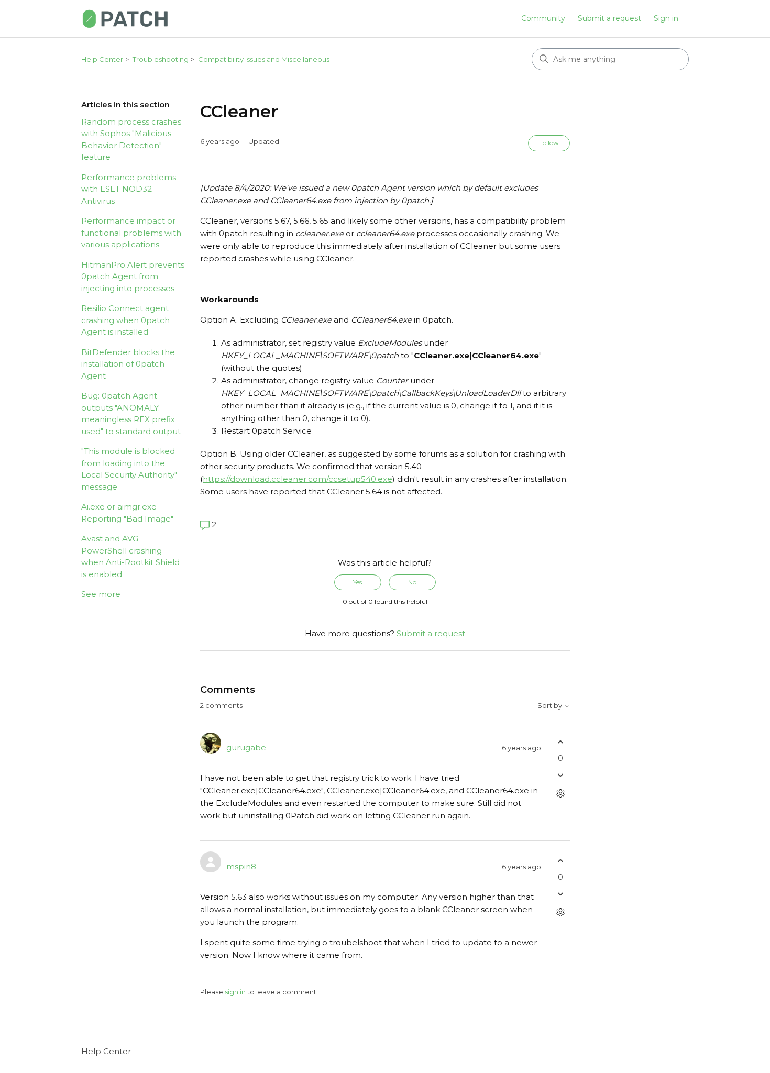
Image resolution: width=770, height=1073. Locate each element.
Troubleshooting (161, 59)
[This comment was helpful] (561, 742)
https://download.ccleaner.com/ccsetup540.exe (297, 479)
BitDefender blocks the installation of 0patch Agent (128, 364)
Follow (549, 143)
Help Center (102, 59)
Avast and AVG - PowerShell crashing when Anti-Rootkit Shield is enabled (130, 556)
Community (543, 18)
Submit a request (609, 18)
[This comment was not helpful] (561, 775)
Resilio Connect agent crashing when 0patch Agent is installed (125, 320)
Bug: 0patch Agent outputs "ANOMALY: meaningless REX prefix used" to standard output (131, 413)
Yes (357, 582)
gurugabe (246, 748)
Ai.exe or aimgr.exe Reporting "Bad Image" (127, 513)
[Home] (125, 18)
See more (100, 594)
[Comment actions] (561, 793)
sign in (235, 992)
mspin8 (241, 866)
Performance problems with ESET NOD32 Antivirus (128, 189)
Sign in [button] (666, 18)
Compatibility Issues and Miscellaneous (263, 59)
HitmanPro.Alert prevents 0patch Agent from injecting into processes (132, 276)
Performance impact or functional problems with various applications (131, 232)
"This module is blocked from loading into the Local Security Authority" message (129, 469)
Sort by (550, 706)
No (412, 582)
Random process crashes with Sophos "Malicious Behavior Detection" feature (131, 139)
